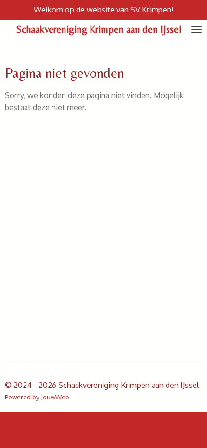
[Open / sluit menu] (196, 29)
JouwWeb (55, 397)
